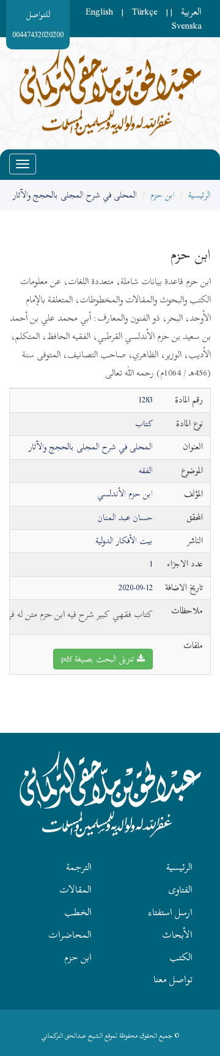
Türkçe (145, 11)
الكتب (181, 957)
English (99, 11)
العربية (191, 11)
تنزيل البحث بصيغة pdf (99, 659)
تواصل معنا (173, 979)
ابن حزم (162, 195)
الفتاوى (180, 889)
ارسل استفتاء (170, 912)
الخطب (78, 912)
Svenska (187, 25)
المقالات (75, 889)
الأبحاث (177, 934)
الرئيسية (199, 195)
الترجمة (79, 867)
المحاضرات (70, 934)
